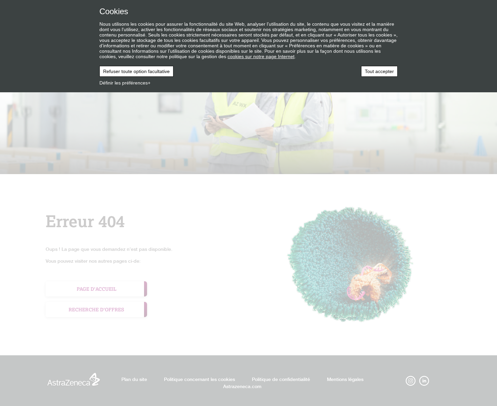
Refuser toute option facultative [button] (136, 71)
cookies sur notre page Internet (261, 56)
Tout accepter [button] (379, 71)
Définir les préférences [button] (123, 83)
